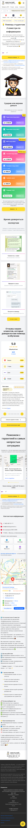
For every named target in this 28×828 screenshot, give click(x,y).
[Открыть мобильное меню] (23, 2)
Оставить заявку (13, 319)
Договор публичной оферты (8, 553)
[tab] (8, 482)
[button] (3, 53)
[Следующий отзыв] (22, 413)
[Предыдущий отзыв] (4, 413)
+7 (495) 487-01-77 (13, 810)
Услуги (12, 7)
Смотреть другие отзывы (12, 419)
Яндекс (9, 408)
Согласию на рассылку (19, 65)
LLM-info (2, 822)
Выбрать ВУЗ (5, 7)
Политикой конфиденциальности (10, 62)
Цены (16, 7)
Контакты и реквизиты (5, 820)
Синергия (21, 7)
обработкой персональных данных (16, 60)
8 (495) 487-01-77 (19, 2)
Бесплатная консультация (13, 425)
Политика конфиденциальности (7, 817)
